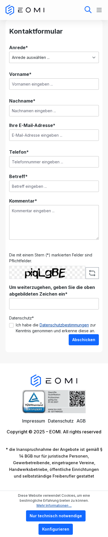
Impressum (33, 421)
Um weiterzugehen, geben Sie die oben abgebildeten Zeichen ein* (52, 290)
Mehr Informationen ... (54, 505)
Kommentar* (23, 201)
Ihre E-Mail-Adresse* (32, 125)
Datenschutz (61, 421)
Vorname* (20, 74)
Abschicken (83, 339)
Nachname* (22, 101)
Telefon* (19, 152)
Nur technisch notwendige (56, 515)
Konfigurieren (55, 529)
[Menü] (97, 10)
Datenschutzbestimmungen (64, 325)
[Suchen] (88, 10)
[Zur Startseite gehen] (25, 10)
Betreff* (18, 176)
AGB (81, 421)
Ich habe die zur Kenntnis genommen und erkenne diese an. (56, 328)
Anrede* (18, 47)
